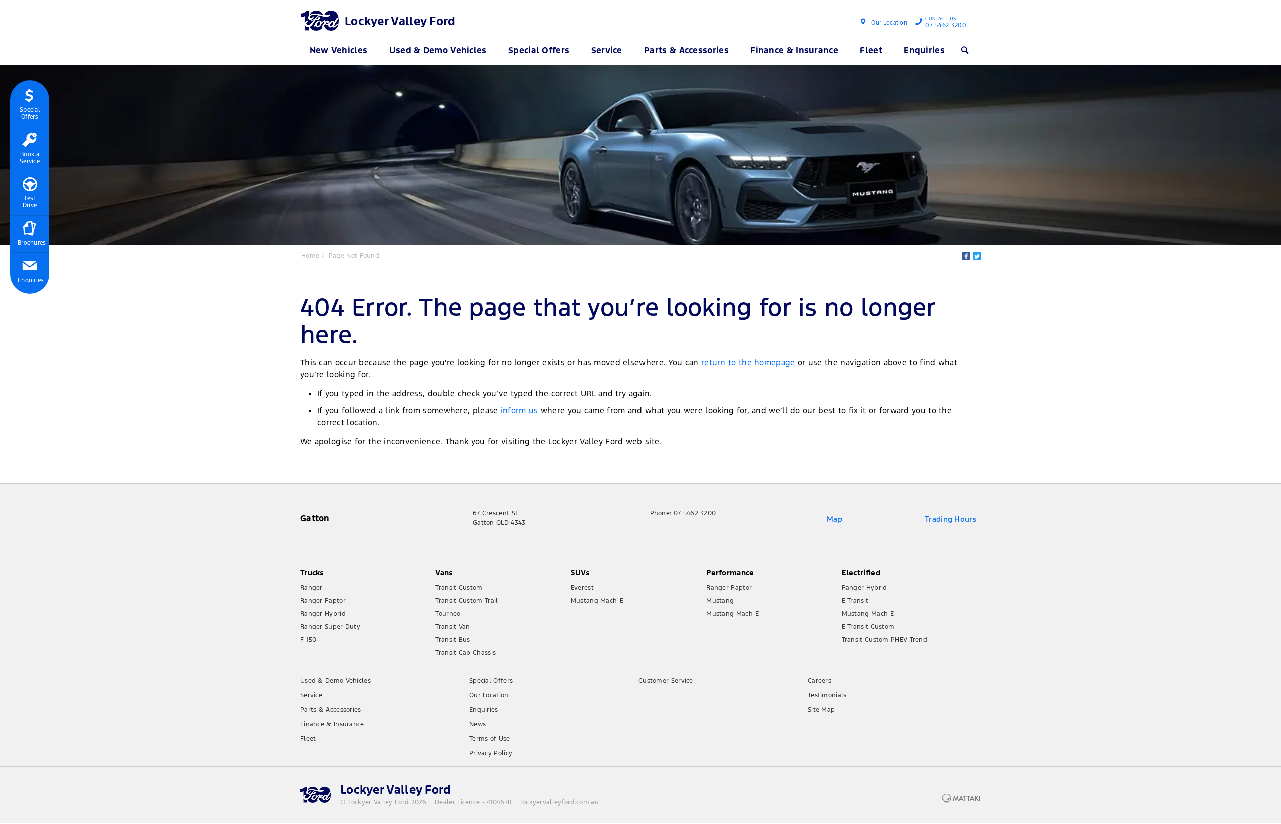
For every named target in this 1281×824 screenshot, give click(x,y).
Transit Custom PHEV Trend (885, 640)
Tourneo (447, 614)
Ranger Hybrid (323, 614)
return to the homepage (748, 362)
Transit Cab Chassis (465, 653)
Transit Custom (458, 588)
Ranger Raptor (323, 601)
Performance (730, 572)
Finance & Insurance (794, 50)
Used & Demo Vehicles (438, 50)
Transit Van (452, 627)
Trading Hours (950, 519)
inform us (519, 410)
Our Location (889, 22)
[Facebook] (966, 256)
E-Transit (855, 601)
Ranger (311, 588)
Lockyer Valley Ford (400, 21)
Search (967, 50)
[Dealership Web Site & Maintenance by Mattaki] (961, 798)
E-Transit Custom (868, 627)
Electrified (861, 572)
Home (310, 256)
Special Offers (538, 50)
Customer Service (665, 681)
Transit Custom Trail (466, 601)
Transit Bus (452, 640)
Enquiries (924, 50)
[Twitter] (977, 256)
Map (834, 519)
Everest (582, 588)
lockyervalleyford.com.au (559, 802)
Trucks (312, 572)
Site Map (821, 710)
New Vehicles (339, 50)
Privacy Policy (490, 753)
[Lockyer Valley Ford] (321, 20)
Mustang (720, 601)
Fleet (871, 50)
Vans (444, 572)
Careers (819, 681)
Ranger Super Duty (330, 627)
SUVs (580, 572)
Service (606, 50)
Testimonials (827, 695)
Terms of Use (489, 739)
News (477, 724)
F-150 (308, 640)
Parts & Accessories (686, 50)
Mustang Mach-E (597, 601)
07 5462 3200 (945, 23)
